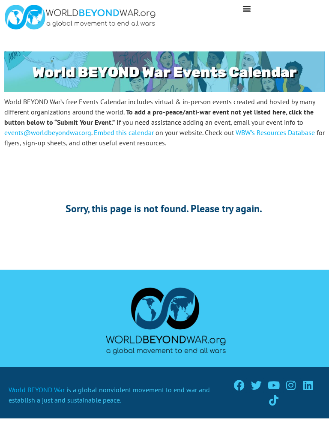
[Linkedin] (307, 385)
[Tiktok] (273, 400)
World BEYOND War (37, 389)
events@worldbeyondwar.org (47, 132)
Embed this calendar (124, 132)
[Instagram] (290, 385)
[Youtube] (273, 385)
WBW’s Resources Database (275, 132)
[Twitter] (256, 385)
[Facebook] (239, 385)
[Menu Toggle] (246, 8)
